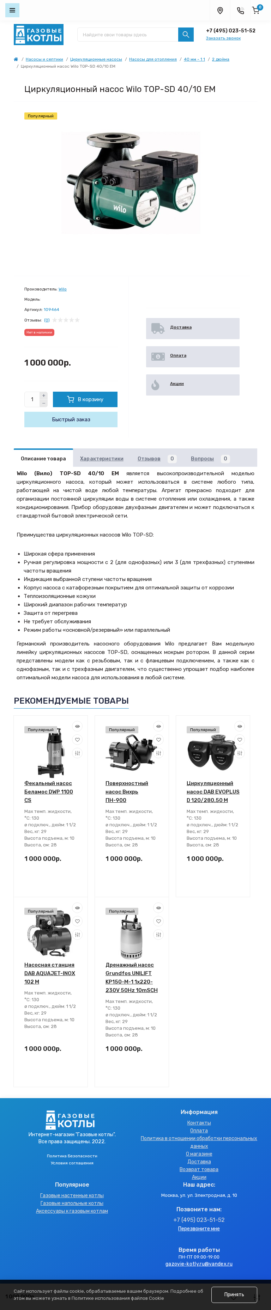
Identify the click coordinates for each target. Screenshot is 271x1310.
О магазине (199, 1154)
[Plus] (44, 395)
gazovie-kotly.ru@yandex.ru (199, 1264)
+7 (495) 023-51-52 (230, 31)
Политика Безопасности (72, 1155)
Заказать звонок (223, 38)
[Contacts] (240, 10)
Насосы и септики (44, 59)
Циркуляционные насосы (96, 59)
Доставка (199, 1162)
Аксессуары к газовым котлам (72, 1211)
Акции (199, 1177)
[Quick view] (77, 726)
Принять (234, 1295)
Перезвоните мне (199, 1229)
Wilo (63, 289)
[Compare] (77, 753)
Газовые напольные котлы (72, 1203)
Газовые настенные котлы (72, 1196)
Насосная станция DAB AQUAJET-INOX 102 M (49, 973)
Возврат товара (199, 1170)
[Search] (186, 34)
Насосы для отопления (153, 59)
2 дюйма (220, 59)
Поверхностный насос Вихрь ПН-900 (127, 791)
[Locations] (220, 10)
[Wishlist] (77, 739)
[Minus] (44, 404)
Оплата (199, 1131)
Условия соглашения (72, 1163)
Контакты (199, 1123)
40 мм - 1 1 (194, 59)
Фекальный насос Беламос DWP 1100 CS (48, 791)
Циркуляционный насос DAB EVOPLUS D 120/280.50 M (213, 791)
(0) (47, 320)
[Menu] (12, 10)
